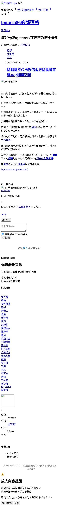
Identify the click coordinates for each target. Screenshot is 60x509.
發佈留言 (6, 237)
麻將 (3, 307)
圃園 (3, 377)
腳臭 (33, 127)
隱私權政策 (51, 466)
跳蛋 (3, 335)
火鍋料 (4, 324)
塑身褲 (4, 384)
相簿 (9, 50)
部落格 (10, 54)
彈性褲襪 (5, 304)
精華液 (4, 363)
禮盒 (3, 314)
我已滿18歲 (7, 503)
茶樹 (3, 366)
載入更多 (6, 220)
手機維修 (5, 342)
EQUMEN (6, 386)
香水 (3, 370)
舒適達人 (5, 352)
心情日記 (25, 45)
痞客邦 (21, 207)
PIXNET (13, 466)
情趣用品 (5, 328)
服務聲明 (31, 469)
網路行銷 (5, 356)
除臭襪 (49, 158)
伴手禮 (4, 318)
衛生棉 (4, 345)
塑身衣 (4, 380)
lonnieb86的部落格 (20, 22)
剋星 (41, 158)
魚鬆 (3, 321)
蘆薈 (3, 359)
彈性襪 (4, 297)
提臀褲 (4, 390)
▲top (3, 214)
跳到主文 (5, 30)
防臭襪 (6, 140)
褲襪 (3, 300)
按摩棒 (4, 331)
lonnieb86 (5, 190)
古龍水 (4, 373)
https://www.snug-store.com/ (14, 169)
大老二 (4, 311)
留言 (28, 207)
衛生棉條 (5, 349)
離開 (17, 503)
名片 (9, 57)
